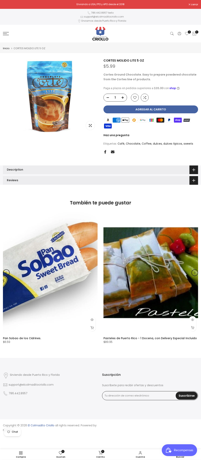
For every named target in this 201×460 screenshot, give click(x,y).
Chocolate (133, 144)
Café (121, 144)
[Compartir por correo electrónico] (112, 152)
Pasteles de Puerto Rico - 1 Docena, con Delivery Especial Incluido (150, 338)
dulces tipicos (172, 144)
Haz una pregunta (116, 135)
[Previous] (6, 272)
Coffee (147, 144)
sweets (188, 144)
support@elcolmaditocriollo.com (104, 16)
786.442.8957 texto (102, 12)
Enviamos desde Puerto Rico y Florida (103, 20)
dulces (157, 144)
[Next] (194, 272)
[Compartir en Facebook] (105, 152)
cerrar (8, 4)
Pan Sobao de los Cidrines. (22, 338)
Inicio (6, 48)
